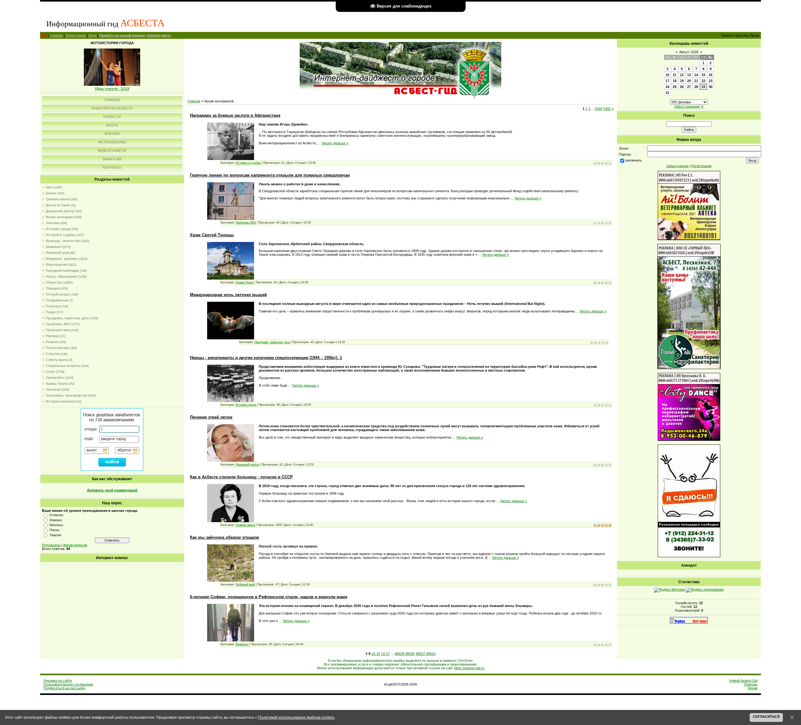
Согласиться (766, 716)
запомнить (633, 160)
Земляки (52, 223)
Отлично (56, 515)
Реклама (52, 336)
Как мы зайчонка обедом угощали (224, 537)
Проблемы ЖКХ (58, 324)
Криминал (53, 247)
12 (682, 75)
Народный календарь (62, 270)
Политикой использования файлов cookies (296, 717)
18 (674, 81)
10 (667, 75)
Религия (52, 342)
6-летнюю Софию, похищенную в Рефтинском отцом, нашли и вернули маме (268, 596)
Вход (92, 35)
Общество (54, 282)
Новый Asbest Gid (743, 680)
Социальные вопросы (63, 366)
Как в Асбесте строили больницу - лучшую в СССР (241, 477)
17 (667, 81)
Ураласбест (55, 377)
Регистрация (76, 35)
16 (710, 75)
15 (703, 75)
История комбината (61, 401)
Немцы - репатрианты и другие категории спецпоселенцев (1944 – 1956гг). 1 (266, 357)
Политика (53, 306)
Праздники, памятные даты (67, 318)
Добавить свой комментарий (112, 490)
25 (674, 87)
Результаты (51, 545)
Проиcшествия (57, 330)
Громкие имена (58, 199)
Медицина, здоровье (62, 258)
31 (667, 93)
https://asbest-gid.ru (469, 668)
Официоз (53, 288)
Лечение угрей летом (211, 417)
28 (696, 87)
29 (703, 87)
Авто (49, 187)
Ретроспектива (57, 348)
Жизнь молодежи (59, 217)
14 (696, 75)
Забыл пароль (677, 166)
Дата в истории (58, 205)
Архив (753, 688)
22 (703, 81)
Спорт (50, 371)
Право (51, 312)
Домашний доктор (60, 211)
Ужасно (55, 535)
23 (710, 81)
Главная (56, 35)
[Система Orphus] (689, 622)
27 (689, 87)
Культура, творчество (63, 241)
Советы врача (57, 360)
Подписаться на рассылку (64, 688)
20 (689, 81)
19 (682, 81)
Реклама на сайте (57, 680)
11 (674, 75)
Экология (53, 389)
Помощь (751, 684)
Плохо (54, 530)
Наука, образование (62, 276)
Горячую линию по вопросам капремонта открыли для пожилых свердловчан (270, 175)
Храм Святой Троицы (212, 235)
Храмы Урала (56, 383)
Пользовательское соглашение (68, 684)
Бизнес (51, 193)
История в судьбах (61, 235)
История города (58, 229)
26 (682, 87)
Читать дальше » (334, 143)
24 (667, 87)
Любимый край (57, 253)
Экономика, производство (66, 395)
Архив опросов (75, 545)
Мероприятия (56, 264)
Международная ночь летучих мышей (228, 294)
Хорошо (55, 520)
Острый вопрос (58, 294)
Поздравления (57, 300)
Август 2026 (688, 52)
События (53, 354)
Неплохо (56, 525)
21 (696, 81)
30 (710, 87)
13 (689, 75)
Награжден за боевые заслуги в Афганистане (235, 115)
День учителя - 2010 (112, 88)
